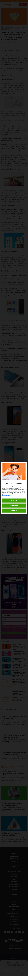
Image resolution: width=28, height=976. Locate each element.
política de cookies (6, 495)
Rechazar (14, 510)
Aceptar (14, 500)
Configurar (14, 505)
